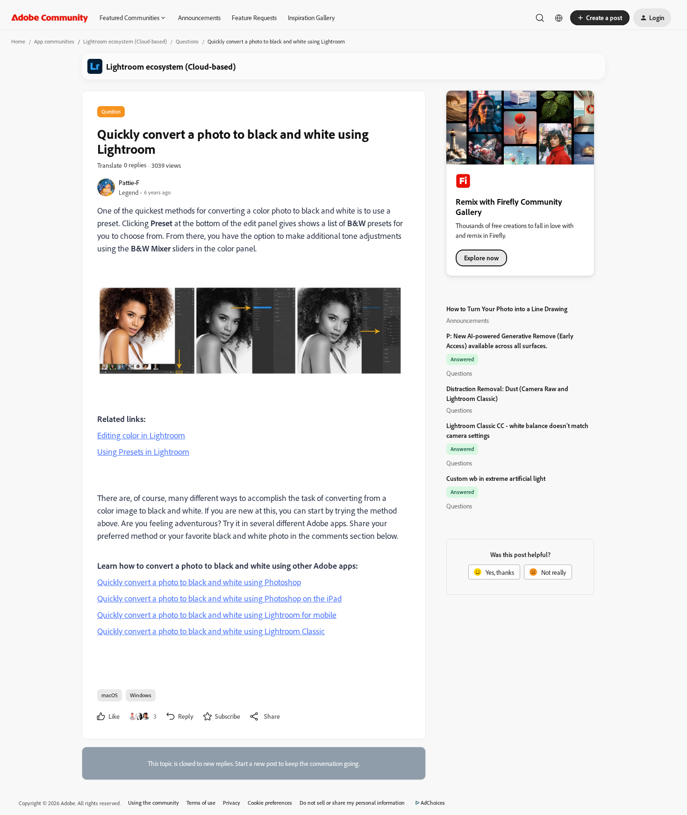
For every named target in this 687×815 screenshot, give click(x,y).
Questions (187, 41)
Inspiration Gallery (311, 17)
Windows (140, 695)
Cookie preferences (270, 802)
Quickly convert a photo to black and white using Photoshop (199, 582)
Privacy (231, 802)
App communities (54, 41)
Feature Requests (254, 17)
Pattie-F (129, 182)
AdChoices (433, 802)
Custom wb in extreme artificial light (495, 478)
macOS (109, 695)
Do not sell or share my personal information (352, 802)
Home (18, 41)
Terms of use (200, 802)
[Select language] (558, 17)
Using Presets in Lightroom (143, 451)
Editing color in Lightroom (141, 435)
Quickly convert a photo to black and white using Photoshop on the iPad (219, 598)
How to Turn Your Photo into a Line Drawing (506, 309)
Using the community (153, 802)
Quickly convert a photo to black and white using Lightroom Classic (211, 631)
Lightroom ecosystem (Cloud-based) (125, 41)
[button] (600, 17)
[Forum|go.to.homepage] (49, 17)
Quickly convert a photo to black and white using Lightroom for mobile (216, 614)
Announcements (199, 17)
